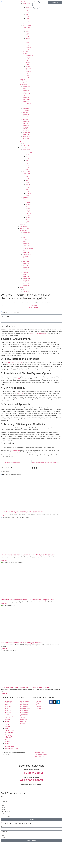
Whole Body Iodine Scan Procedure (26, 138)
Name (2, 796)
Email (2, 805)
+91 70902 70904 (31, 773)
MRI (19, 379)
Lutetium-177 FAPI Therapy (28, 68)
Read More (4, 516)
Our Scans (23, 1)
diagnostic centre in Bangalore (38, 333)
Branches (3, 809)
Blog (24, 143)
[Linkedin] (58, 702)
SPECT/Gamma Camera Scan (27, 26)
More (21, 142)
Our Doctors (23, 81)
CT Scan (25, 24)
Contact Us (26, 145)
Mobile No (4, 801)
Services (3, 814)
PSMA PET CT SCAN (28, 20)
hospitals (20, 393)
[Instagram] (54, 702)
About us (22, 79)
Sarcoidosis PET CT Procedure (26, 129)
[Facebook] (51, 702)
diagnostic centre (15, 450)
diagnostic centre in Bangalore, (14, 362)
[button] (60, 317)
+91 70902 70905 (31, 780)
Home (14, 302)
